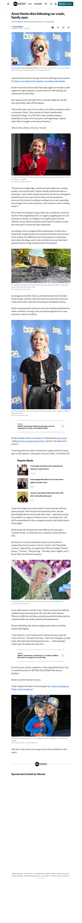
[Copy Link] (69, 27)
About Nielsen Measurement (32, 876)
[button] (8, 4)
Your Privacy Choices (56, 876)
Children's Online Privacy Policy (60, 873)
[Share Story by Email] (63, 27)
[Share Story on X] (58, 27)
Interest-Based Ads (17, 876)
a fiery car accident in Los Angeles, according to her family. (39, 81)
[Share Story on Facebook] (53, 27)
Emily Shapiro (18, 26)
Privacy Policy (28, 873)
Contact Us (66, 876)
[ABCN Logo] (19, 3)
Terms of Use (45, 876)
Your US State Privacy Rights (41, 873)
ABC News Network (17, 873)
